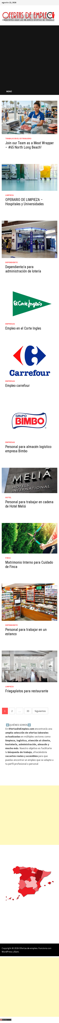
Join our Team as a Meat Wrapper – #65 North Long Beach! (29, 145)
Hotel (8, 497)
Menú (9, 91)
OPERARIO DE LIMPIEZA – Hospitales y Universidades (24, 202)
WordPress (7, 951)
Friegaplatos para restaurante (26, 691)
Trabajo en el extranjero (18, 138)
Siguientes (40, 711)
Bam (16, 951)
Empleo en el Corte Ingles (23, 328)
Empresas (10, 323)
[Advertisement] (29, 56)
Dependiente (11, 262)
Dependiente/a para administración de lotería (23, 269)
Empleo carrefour (17, 385)
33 (28, 711)
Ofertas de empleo (28, 948)
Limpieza (9, 195)
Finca (8, 558)
